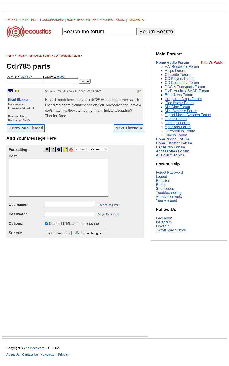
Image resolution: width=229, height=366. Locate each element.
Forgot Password (169, 172)
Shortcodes (165, 188)
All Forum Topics (170, 155)
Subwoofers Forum (180, 131)
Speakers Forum (178, 127)
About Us (12, 354)
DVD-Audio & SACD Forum (187, 91)
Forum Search (156, 31)
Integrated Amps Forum (183, 99)
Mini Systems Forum (181, 111)
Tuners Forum (176, 135)
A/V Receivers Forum (182, 66)
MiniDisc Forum (177, 107)
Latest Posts (17, 19)
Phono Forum (176, 119)
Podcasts (136, 19)
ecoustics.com (34, 348)
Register (162, 180)
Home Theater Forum (174, 143)
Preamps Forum (177, 123)
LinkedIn (163, 226)
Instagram (164, 222)
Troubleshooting (169, 193)
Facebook (164, 218)
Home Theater (78, 19)
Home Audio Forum (172, 62)
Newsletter (47, 354)
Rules (160, 184)
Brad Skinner (18, 99)
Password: (54, 76)
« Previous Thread (25, 128)
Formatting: (18, 150)
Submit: (15, 233)
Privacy (63, 354)
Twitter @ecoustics (171, 230)
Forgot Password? (109, 214)
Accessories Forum (172, 151)
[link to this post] (17, 90)
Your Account (166, 201)
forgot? (61, 76)
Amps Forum (175, 71)
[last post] (12, 90)
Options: (16, 223)
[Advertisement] (75, 291)
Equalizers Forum (179, 95)
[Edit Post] (139, 91)
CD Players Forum (179, 79)
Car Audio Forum (170, 147)
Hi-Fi (34, 19)
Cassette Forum (177, 75)
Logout (161, 176)
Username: (19, 76)
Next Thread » (128, 128)
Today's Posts (212, 62)
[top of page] (9, 90)
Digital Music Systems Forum (188, 115)
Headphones (103, 19)
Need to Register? (109, 205)
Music (120, 19)
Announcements (169, 197)
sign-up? (26, 76)
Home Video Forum (172, 139)
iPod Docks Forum (179, 103)
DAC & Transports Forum (185, 87)
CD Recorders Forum (182, 83)
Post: (13, 156)
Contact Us (30, 354)
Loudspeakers (52, 19)
